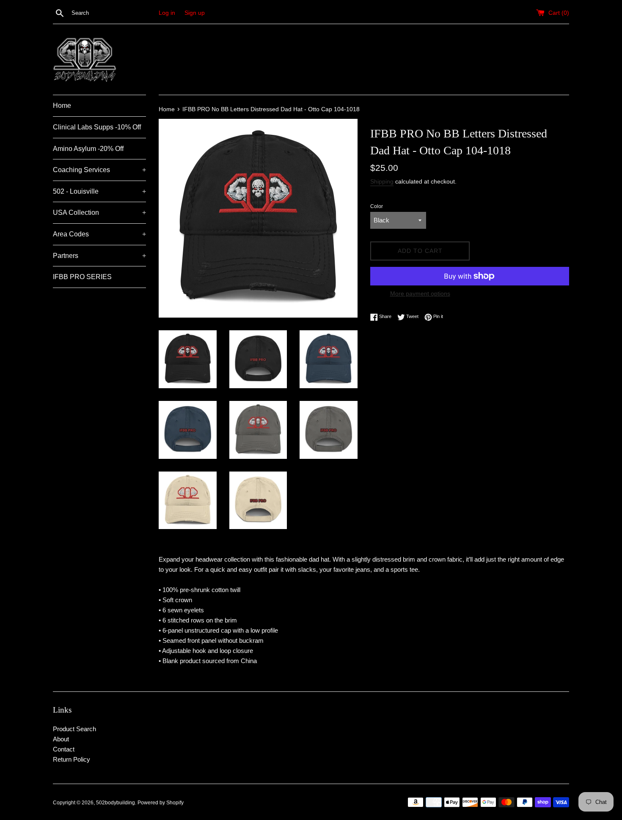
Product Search (74, 728)
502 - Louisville (99, 191)
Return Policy (71, 759)
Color (376, 206)
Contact (63, 749)
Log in (167, 13)
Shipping (382, 181)
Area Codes (99, 234)
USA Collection (99, 212)
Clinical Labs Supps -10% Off (97, 127)
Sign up (194, 13)
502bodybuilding (115, 803)
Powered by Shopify (161, 803)
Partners (99, 255)
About (61, 739)
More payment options (420, 293)
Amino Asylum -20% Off (88, 148)
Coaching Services (99, 169)
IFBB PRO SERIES (82, 276)
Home (62, 105)
